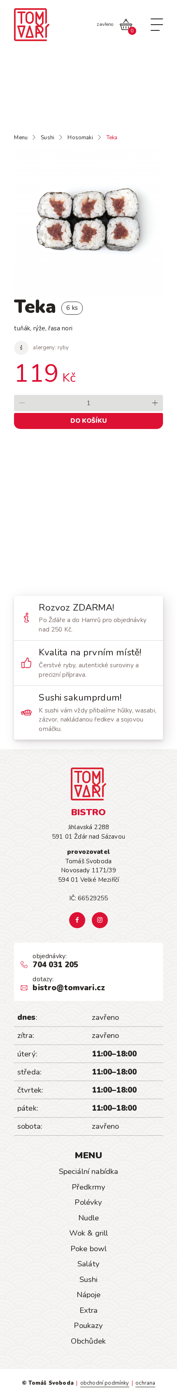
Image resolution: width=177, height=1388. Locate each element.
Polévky (88, 1202)
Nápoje (89, 1294)
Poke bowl (88, 1248)
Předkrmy (88, 1187)
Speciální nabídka (89, 1171)
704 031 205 (55, 965)
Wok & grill (88, 1233)
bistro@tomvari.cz (69, 988)
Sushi (88, 1279)
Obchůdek (88, 1341)
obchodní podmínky (104, 1383)
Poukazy (88, 1325)
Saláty (88, 1264)
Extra (88, 1310)
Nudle (88, 1218)
